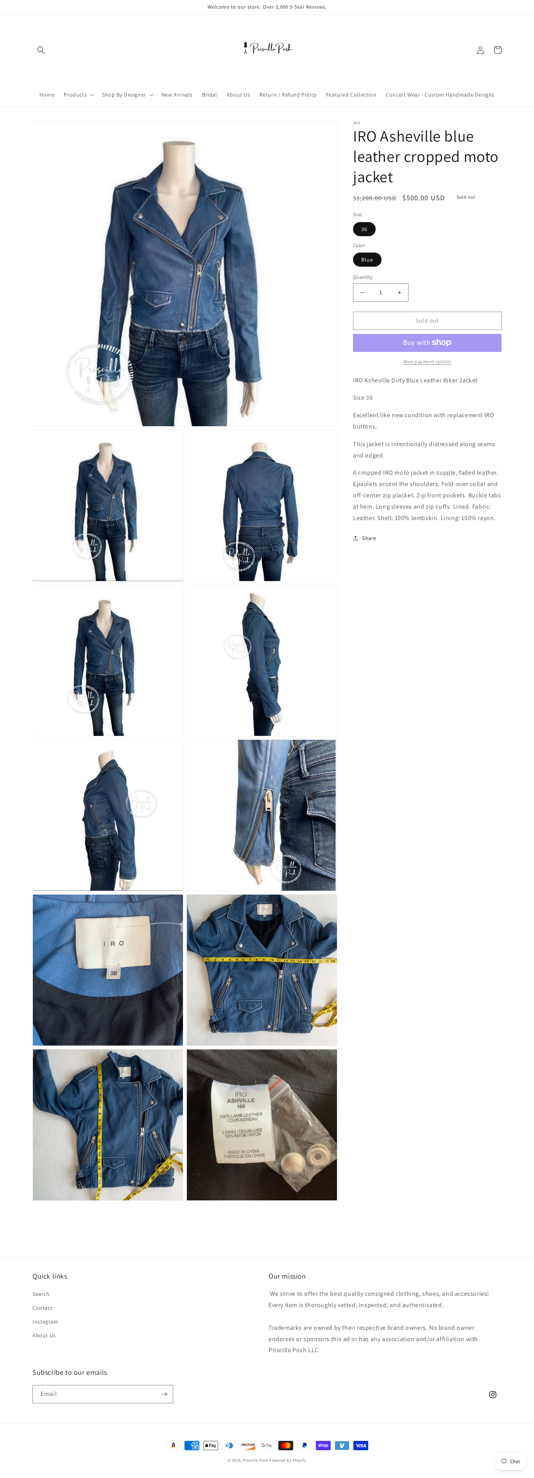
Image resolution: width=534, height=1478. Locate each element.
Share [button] (369, 538)
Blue (367, 259)
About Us (44, 1335)
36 (364, 228)
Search (41, 1293)
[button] (41, 50)
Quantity (363, 277)
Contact (42, 1307)
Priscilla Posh (255, 1460)
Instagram (45, 1321)
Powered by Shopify (287, 1460)
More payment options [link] (427, 361)
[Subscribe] (164, 1394)
